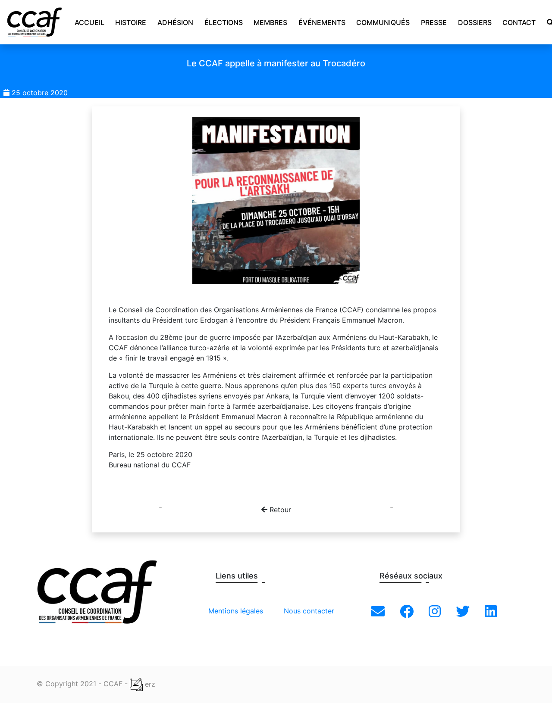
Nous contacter (309, 611)
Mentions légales (235, 611)
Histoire (130, 22)
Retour (279, 509)
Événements (321, 22)
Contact (519, 22)
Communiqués (383, 22)
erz (149, 684)
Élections (223, 22)
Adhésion (175, 22)
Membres (270, 22)
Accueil (89, 22)
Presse (434, 22)
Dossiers (475, 22)
